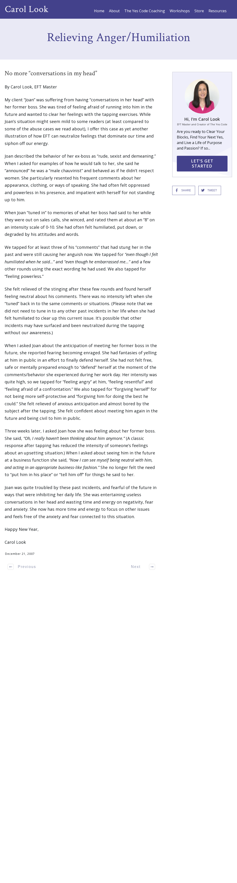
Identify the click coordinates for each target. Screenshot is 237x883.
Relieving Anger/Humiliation (118, 37)
